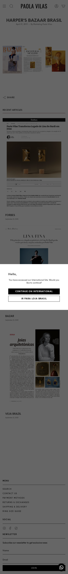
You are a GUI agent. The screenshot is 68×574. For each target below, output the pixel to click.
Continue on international (34, 291)
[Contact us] (61, 567)
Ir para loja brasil (34, 298)
